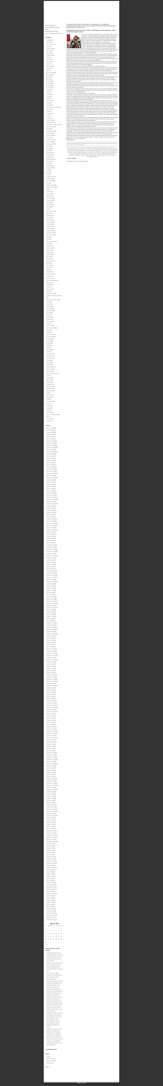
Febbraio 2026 (50, 441)
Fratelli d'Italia (49, 185)
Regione (48, 338)
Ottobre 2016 (49, 683)
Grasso (48, 202)
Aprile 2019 (49, 618)
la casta (48, 222)
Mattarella (48, 254)
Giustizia (48, 198)
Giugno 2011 (49, 822)
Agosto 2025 (49, 454)
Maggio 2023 (49, 512)
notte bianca (49, 278)
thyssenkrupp (49, 390)
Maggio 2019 (49, 616)
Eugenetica (49, 152)
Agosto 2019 (49, 610)
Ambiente (48, 55)
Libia (47, 237)
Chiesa (48, 109)
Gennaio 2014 (50, 755)
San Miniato (49, 358)
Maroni (48, 250)
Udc (47, 399)
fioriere (48, 172)
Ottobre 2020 (49, 579)
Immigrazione (49, 211)
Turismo (48, 397)
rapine (48, 332)
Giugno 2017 (49, 666)
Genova (48, 194)
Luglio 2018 (49, 638)
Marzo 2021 (49, 568)
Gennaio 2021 (50, 573)
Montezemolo (49, 261)
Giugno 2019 (49, 614)
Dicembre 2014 (50, 731)
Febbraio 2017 (50, 675)
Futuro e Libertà (50, 187)
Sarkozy (48, 362)
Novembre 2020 (50, 577)
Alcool (48, 46)
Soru (47, 375)
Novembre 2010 (50, 837)
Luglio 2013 (49, 768)
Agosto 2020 (49, 584)
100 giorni (49, 40)
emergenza (49, 144)
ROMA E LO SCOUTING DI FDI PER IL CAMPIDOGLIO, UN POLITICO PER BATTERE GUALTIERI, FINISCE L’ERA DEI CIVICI (54, 967)
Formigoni (49, 178)
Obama (48, 282)
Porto (47, 315)
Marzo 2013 (49, 776)
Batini (47, 70)
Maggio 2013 (49, 772)
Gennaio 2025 (50, 469)
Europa (48, 155)
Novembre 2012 (50, 785)
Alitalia (48, 53)
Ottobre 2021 (49, 553)
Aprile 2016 (49, 696)
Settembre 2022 (50, 529)
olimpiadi (48, 284)
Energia (48, 146)
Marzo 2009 (49, 880)
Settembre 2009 (50, 867)
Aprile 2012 (49, 800)
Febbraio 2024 (50, 493)
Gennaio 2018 (50, 651)
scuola (48, 364)
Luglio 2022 (49, 534)
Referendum (49, 336)
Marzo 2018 (49, 646)
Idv (47, 209)
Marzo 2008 (49, 906)
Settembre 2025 (50, 452)
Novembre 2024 (50, 473)
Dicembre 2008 (50, 887)
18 (48, 936)
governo (48, 200)
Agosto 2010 (49, 843)
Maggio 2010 (49, 850)
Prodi (47, 323)
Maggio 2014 (49, 746)
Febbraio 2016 (50, 701)
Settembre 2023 (50, 503)
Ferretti (48, 163)
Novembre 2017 (50, 655)
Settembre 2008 (50, 893)
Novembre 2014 (50, 733)
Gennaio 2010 (50, 859)
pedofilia (48, 306)
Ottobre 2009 (49, 865)
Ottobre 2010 (49, 839)
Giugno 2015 (49, 718)
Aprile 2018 (49, 644)
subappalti (49, 384)
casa (47, 103)
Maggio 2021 (49, 564)
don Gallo (48, 137)
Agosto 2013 (49, 766)
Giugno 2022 (49, 536)
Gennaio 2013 (50, 781)
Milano (48, 258)
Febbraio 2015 (50, 727)
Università (49, 401)
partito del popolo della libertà (54, 295)
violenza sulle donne (51, 414)
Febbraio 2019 (50, 623)
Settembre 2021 (50, 555)
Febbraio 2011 (50, 830)
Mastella (48, 252)
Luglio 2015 (49, 716)
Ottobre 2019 (49, 605)
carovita (48, 100)
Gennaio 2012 (50, 807)
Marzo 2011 (49, 828)
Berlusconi (49, 72)
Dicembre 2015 (50, 705)
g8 (47, 189)
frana (47, 183)
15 (59, 933)
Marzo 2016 (49, 698)
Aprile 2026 (49, 436)
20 (53, 936)
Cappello (48, 94)
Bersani (48, 74)
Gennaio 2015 (50, 729)
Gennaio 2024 (50, 495)
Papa (47, 291)
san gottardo (49, 354)
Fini (47, 170)
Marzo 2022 (49, 542)
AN (47, 57)
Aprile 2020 (49, 592)
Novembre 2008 (50, 889)
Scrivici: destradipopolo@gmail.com (54, 33)
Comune (48, 113)
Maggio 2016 (49, 694)
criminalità (49, 122)
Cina (47, 111)
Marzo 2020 (49, 594)
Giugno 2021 (49, 562)
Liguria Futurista (50, 241)
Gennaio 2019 (50, 625)
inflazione (48, 215)
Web (47, 416)
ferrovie (48, 165)
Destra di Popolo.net (81, 12)
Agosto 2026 (49, 428)
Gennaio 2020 (50, 599)
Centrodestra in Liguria (52, 107)
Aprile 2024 (49, 488)
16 (61, 933)
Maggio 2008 (49, 902)
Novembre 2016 (50, 681)
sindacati (48, 371)
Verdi (47, 410)
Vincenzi (48, 412)
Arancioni (48, 61)
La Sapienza (49, 226)
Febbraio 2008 (50, 908)
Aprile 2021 (49, 566)
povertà (48, 317)
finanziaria (49, 168)
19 (51, 936)
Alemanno (49, 48)
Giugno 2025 (49, 458)
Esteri (47, 150)
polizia (48, 312)
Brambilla (48, 83)
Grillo (47, 207)
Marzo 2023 (49, 516)
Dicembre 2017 (50, 653)
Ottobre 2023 (49, 501)
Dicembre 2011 (50, 809)
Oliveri (48, 287)
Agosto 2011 (49, 818)
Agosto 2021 (49, 558)
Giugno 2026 (49, 432)
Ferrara (48, 161)
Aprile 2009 (49, 878)
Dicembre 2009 (50, 861)
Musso (48, 267)
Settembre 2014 (50, 737)
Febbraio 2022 (50, 545)
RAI (47, 330)
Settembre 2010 (50, 841)
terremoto (48, 388)
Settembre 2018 (50, 633)
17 (45, 936)
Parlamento (49, 293)
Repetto (48, 343)
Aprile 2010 (49, 852)
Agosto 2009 (49, 869)
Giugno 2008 (49, 900)
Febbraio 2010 (50, 856)
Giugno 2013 (49, 770)
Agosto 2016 (49, 688)
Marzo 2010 (49, 854)
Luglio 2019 (49, 612)
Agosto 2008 (49, 895)
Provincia (48, 325)
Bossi (47, 81)
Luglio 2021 (49, 560)
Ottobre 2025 (49, 449)
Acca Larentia (49, 44)
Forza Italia (49, 181)
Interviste (48, 220)
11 (48, 933)
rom (47, 347)
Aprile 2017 (49, 670)
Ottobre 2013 (49, 761)
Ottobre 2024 (49, 475)
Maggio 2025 (49, 460)
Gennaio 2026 (50, 443)
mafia (47, 243)
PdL (47, 304)
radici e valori (49, 328)
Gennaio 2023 (50, 521)
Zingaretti (48, 419)
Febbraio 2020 (50, 597)
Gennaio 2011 (50, 833)
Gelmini (48, 191)
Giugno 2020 (49, 588)
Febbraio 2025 (50, 467)
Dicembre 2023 (50, 497)
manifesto (48, 246)
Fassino (48, 157)
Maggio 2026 (49, 434)
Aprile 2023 (49, 514)
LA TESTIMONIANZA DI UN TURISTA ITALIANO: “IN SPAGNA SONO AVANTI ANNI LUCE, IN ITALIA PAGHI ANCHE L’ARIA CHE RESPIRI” (54, 957)
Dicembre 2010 (50, 835)
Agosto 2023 (49, 506)
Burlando (48, 87)
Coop (47, 116)
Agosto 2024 (49, 480)
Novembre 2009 (50, 863)
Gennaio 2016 (50, 703)
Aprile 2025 (49, 462)
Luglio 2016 (49, 690)
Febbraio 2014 (50, 753)
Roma (47, 349)
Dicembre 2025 (50, 445)
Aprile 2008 (49, 904)
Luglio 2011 (49, 820)
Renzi (47, 341)
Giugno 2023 (49, 510)
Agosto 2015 (49, 714)
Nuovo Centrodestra (51, 280)
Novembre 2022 (50, 525)
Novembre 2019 (50, 603)
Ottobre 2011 (49, 813)
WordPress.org (50, 1063)
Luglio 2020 (49, 586)
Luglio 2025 (49, 456)
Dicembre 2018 (50, 627)
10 (45, 933)
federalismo (49, 159)
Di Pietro (48, 133)
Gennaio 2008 (50, 911)
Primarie (48, 321)
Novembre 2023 (50, 499)
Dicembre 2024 (50, 471)
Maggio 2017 (49, 668)
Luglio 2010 (49, 846)
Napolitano (49, 274)
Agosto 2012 (49, 792)
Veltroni (48, 406)
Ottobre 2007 (49, 917)
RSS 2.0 (112, 143)
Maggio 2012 (49, 798)
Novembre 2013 (50, 759)
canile (47, 92)
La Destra (48, 224)
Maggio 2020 (49, 590)
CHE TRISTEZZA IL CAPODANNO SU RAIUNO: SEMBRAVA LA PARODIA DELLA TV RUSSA (91, 147)
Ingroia (48, 217)
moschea (48, 265)
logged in (75, 161)
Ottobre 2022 (49, 527)
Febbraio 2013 (50, 779)
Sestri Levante (50, 367)
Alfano (48, 51)
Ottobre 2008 (49, 891)
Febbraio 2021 (50, 571)
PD (47, 302)
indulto (48, 213)
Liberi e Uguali (50, 235)
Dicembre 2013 (50, 757)
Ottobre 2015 (49, 709)
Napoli (48, 271)
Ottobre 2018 (49, 631)
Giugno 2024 (49, 484)
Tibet (47, 393)
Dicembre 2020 (50, 575)
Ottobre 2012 (49, 787)
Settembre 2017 (50, 659)
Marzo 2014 (49, 750)
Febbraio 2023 (50, 519)
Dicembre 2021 (50, 549)
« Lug (46, 944)
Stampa (48, 380)
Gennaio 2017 (50, 677)
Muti (47, 269)
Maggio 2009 (49, 876)
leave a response (71, 144)
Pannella (48, 289)
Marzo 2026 (49, 439)
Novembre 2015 (50, 707)
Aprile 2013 (49, 774)
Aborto (48, 42)
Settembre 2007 (50, 919)
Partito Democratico (51, 299)
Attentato (48, 66)
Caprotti (48, 96)
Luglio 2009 (49, 872)
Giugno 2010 (49, 848)
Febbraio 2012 (50, 805)
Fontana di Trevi (50, 176)
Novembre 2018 (50, 629)
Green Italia (49, 204)
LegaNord (49, 230)
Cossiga (48, 118)
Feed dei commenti (51, 1060)
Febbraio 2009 (50, 882)
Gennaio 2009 (50, 885)
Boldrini (48, 79)
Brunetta (48, 85)
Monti (47, 263)
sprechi (48, 377)
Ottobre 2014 (49, 735)
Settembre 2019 (50, 607)
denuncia (48, 126)
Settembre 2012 (50, 789)
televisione (49, 386)
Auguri (48, 68)
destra (48, 129)
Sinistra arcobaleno (51, 373)
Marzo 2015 (49, 724)
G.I (49, 1067)
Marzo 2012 (49, 802)
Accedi (48, 1056)
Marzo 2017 (49, 672)
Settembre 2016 (50, 685)
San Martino (49, 356)
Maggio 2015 (49, 720)
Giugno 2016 (49, 692)
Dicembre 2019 (50, 601)
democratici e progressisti (52, 124)
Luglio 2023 (49, 508)
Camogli (48, 90)
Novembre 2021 (50, 551)
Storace (48, 382)
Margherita (49, 248)
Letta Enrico (49, 233)
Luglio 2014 (49, 742)
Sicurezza (48, 369)
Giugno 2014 (49, 744)
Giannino (48, 196)
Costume (48, 120)
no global (48, 276)
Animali (48, 59)
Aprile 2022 (49, 540)
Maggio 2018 (49, 642)
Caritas (48, 98)
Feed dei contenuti (51, 1058)
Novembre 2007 (50, 915)
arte (47, 64)
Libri (47, 239)
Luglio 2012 (49, 794)
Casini (48, 105)
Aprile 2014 (49, 748)
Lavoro (48, 228)
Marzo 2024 (49, 490)
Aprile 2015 (49, 722)
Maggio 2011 (49, 824)
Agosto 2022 (49, 532)
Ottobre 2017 (49, 657)
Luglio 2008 (49, 898)
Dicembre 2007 (50, 913)
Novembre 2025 (50, 447)
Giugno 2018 (49, 640)
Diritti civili (49, 135)
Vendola (48, 408)
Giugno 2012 (49, 796)
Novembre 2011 (50, 811)
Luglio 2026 (49, 430)
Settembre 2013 (50, 763)
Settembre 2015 (50, 711)
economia (48, 139)
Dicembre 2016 (50, 679)
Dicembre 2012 (50, 783)
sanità (47, 360)
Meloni (48, 256)
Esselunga (49, 148)
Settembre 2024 (50, 478)
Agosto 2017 (49, 662)
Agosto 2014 (49, 740)
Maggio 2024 (49, 486)
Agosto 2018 (49, 636)
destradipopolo (50, 131)
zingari (48, 421)
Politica (93, 143)
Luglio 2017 (49, 664)
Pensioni (48, 308)
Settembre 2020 (50, 581)
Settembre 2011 (50, 815)
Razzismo (48, 334)
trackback (76, 144)
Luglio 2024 (49, 482)
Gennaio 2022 (50, 547)
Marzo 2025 (49, 465)
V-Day (47, 403)
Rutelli (48, 351)
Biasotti (48, 77)
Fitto (47, 174)
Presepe (48, 319)
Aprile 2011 (49, 826)
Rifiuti (47, 345)
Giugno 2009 (49, 874)
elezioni (48, 142)
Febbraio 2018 (50, 649)
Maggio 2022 (49, 538)
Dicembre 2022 (50, 523)
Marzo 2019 (49, 620)
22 (59, 936)
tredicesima (49, 395)
